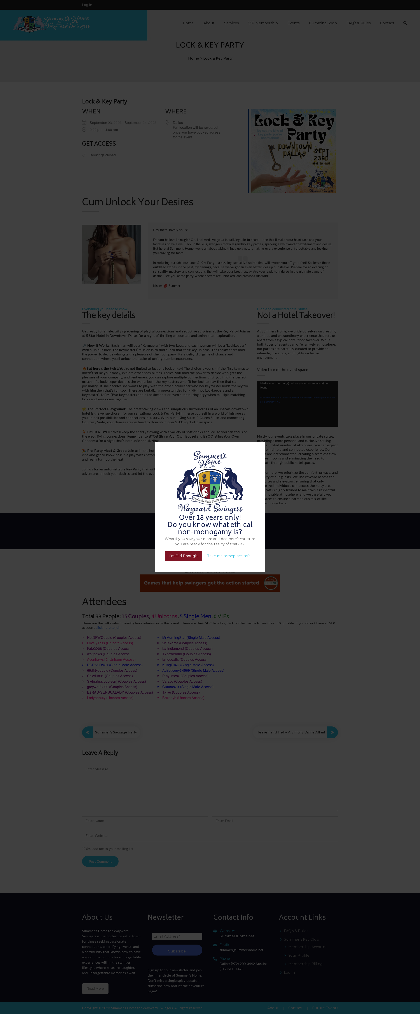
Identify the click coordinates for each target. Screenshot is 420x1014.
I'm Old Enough (183, 556)
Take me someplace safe (229, 556)
